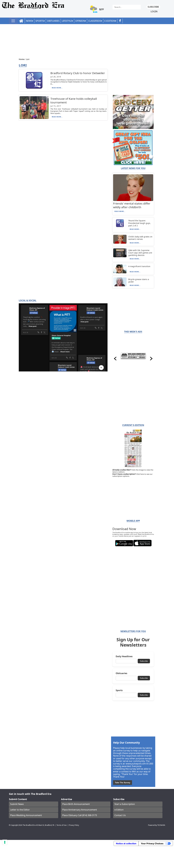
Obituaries (53, 20)
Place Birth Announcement (76, 804)
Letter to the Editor (20, 809)
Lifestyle (67, 20)
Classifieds (94, 20)
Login (154, 11)
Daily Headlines (124, 656)
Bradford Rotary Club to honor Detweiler (77, 73)
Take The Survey (122, 782)
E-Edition (109, 20)
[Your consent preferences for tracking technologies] (4, 842)
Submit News (17, 804)
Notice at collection (126, 843)
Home (22, 59)
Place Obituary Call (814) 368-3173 (79, 815)
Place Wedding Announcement (26, 815)
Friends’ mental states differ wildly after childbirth (131, 205)
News (29, 20)
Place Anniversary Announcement (79, 809)
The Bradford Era (29, 825)
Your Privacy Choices (152, 843)
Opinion (80, 20)
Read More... (57, 88)
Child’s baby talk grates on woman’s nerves (140, 237)
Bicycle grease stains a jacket (138, 280)
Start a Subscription (124, 804)
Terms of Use (62, 825)
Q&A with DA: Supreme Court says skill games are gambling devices (140, 252)
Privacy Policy (74, 825)
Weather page (97, 10)
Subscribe (153, 6)
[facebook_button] (120, 21)
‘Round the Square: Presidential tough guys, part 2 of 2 (139, 223)
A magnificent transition (139, 266)
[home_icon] (21, 21)
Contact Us (120, 815)
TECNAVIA (161, 825)
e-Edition (119, 809)
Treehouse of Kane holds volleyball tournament (73, 100)
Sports (39, 20)
